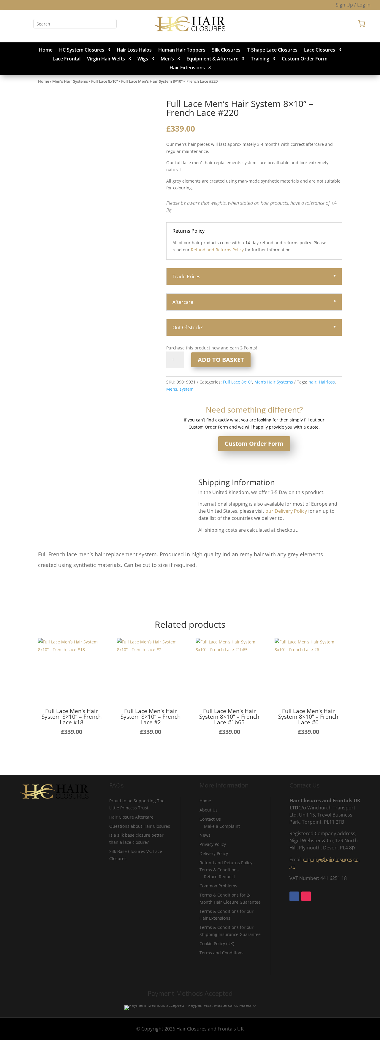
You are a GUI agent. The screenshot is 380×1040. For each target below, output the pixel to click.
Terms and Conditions (221, 953)
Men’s (167, 59)
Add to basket (221, 360)
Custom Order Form (304, 59)
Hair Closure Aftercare (131, 817)
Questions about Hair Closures (139, 826)
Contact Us (210, 819)
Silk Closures (226, 50)
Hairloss (327, 382)
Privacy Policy (213, 844)
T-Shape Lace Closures (272, 50)
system (187, 389)
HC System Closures (81, 50)
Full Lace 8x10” (104, 81)
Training (260, 59)
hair (312, 382)
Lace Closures (319, 50)
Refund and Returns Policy (217, 250)
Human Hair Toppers (181, 50)
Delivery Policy (214, 853)
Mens (171, 389)
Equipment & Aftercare (212, 59)
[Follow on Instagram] (26, 23)
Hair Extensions (187, 68)
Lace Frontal (66, 59)
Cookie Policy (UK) (217, 943)
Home (46, 50)
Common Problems (218, 886)
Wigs (142, 59)
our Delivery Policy (286, 511)
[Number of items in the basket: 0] (361, 24)
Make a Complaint (222, 826)
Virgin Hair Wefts (106, 59)
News (205, 835)
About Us (209, 810)
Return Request (219, 876)
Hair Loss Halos (134, 50)
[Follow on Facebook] (14, 23)
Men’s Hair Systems (70, 81)
